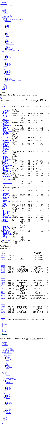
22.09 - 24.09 (3, 273)
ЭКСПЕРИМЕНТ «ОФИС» (6, 182)
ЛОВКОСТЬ (5, 127)
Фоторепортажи (5, 328)
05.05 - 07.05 (3, 299)
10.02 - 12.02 (3, 312)
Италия (7, 27)
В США (5, 9)
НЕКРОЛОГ (5, 194)
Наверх (1, 340)
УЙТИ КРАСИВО (6, 122)
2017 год (5, 69)
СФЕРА (4, 113)
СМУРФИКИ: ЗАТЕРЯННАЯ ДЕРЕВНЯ (6, 120)
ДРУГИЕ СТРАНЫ (7, 21)
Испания (7, 26)
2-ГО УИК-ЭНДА (9, 42)
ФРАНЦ (4, 204)
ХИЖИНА (5, 161)
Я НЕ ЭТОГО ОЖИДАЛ (5, 153)
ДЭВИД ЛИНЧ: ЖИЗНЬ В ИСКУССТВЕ (6, 198)
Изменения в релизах (5, 329)
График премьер (5, 342)
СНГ (5, 38)
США (5, 45)
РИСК (4, 162)
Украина (7, 33)
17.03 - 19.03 (3, 307)
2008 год (5, 86)
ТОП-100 (7, 43)
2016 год (5, 73)
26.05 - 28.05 (3, 295)
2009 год (5, 85)
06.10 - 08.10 (3, 270)
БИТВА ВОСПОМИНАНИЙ (6, 159)
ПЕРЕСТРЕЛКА (6, 210)
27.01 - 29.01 (3, 314)
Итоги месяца (8, 56)
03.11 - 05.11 (3, 266)
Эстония (7, 35)
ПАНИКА (5, 219)
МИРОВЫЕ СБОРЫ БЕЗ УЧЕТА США (12, 50)
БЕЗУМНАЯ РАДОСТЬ (5, 214)
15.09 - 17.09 (3, 274)
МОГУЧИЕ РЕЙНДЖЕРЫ (6, 146)
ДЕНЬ (5, 11)
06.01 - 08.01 (3, 318)
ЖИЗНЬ (4, 203)
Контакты (4, 2)
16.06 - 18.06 (3, 291)
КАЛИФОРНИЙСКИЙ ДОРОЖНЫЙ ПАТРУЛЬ (7, 166)
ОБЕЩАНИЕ (5, 144)
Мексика (7, 30)
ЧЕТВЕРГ (6, 12)
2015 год (5, 76)
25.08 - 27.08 (3, 278)
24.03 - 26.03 (3, 306)
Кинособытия (4, 330)
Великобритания (9, 24)
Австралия (8, 356)
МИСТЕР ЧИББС (6, 221)
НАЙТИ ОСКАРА (6, 231)
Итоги (3, 51)
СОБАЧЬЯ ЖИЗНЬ (6, 169)
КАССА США (6, 20)
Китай (7, 28)
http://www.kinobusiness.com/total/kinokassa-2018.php (14, 80)
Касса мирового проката (6, 17)
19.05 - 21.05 (3, 297)
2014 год (5, 81)
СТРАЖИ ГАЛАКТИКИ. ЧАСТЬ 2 (7, 104)
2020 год (5, 59)
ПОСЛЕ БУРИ (6, 224)
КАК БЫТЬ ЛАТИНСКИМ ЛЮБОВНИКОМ (6, 109)
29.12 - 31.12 (3, 255)
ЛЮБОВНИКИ (6, 163)
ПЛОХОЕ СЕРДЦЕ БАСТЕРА (6, 196)
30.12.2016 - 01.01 (3, 320)
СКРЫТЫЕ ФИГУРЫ (7, 168)
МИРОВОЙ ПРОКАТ (8, 18)
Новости (3, 89)
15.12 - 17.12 (3, 259)
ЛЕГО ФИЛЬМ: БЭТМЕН (6, 150)
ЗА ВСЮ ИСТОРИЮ (9, 48)
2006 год (5, 88)
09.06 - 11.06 (3, 292)
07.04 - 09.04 (3, 304)
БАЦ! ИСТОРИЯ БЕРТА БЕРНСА (6, 216)
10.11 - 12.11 (3, 265)
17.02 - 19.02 (3, 311)
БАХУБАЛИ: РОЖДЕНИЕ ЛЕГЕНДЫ (5, 115)
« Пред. (1, 97)
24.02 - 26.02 (3, 310)
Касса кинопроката (5, 322)
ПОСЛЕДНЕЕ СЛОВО (7, 217)
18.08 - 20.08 (3, 279)
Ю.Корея (7, 36)
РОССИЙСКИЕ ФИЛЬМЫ (8, 349)
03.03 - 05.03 (3, 309)
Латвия (7, 29)
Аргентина (8, 357)
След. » (1, 98)
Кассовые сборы (5, 10)
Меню (1, 6)
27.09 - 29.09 (3, 272)
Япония (7, 371)
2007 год (5, 87)
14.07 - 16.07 (3, 285)
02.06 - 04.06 (3, 293)
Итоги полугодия (9, 54)
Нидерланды (8, 31)
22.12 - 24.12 (3, 257)
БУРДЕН (4, 220)
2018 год (5, 66)
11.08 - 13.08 (3, 280)
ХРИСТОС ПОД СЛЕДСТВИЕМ (6, 142)
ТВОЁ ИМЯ (5, 160)
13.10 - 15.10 (3, 269)
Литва (7, 364)
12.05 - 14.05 (3, 298)
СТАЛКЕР (5, 186)
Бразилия (7, 23)
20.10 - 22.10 (3, 268)
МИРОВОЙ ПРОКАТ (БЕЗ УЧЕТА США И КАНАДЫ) (13, 19)
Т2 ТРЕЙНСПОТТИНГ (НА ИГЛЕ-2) (7, 183)
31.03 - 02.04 (3, 305)
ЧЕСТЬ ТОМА (6, 190)
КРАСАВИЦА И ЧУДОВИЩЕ (6, 112)
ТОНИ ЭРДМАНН (6, 238)
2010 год (5, 84)
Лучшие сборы (4, 324)
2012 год (5, 417)
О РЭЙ (4, 192)
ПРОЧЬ (4, 128)
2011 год (5, 83)
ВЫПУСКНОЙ (6, 193)
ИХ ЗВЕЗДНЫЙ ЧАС (7, 140)
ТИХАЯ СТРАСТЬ (6, 151)
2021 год (5, 55)
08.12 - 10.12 (3, 260)
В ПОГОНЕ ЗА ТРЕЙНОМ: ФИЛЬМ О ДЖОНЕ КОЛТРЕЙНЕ (7, 179)
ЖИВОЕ (4, 164)
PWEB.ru (37, 339)
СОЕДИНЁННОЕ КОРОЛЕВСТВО (6, 227)
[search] (11, 5)
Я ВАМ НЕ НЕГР (6, 201)
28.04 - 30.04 (3, 300)
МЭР (4, 206)
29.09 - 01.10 (3, 271)
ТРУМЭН (5, 200)
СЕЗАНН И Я (5, 205)
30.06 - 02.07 (3, 288)
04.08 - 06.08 (3, 282)
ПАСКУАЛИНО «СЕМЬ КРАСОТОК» (7, 233)
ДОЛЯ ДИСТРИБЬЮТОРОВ (9, 16)
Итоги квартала (8, 53)
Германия (7, 25)
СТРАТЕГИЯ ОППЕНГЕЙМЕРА (6, 137)
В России (5, 8)
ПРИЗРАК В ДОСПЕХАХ (5, 157)
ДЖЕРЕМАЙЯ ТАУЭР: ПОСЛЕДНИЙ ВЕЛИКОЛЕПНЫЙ (7, 175)
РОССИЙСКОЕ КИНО (10, 44)
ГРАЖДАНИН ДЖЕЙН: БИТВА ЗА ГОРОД (7, 171)
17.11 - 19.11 (3, 264)
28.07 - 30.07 (3, 283)
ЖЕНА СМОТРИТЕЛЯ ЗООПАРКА (7, 132)
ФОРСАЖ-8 (5, 106)
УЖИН (4, 130)
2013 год (5, 416)
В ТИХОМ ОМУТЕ (6, 240)
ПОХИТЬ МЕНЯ (6, 230)
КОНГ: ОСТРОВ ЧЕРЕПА (6, 134)
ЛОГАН (4, 143)
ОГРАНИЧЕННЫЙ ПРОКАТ (9, 15)
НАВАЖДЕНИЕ (6, 129)
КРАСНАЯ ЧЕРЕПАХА (5, 237)
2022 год (5, 386)
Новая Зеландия (9, 32)
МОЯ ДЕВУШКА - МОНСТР (6, 148)
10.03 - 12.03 (3, 308)
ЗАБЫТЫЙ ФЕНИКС (7, 154)
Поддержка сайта (33, 339)
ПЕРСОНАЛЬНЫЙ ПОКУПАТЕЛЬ (6, 212)
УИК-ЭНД (6, 13)
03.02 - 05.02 (3, 313)
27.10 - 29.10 (3, 267)
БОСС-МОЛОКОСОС (7, 107)
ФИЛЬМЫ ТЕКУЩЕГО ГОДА (9, 14)
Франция (7, 34)
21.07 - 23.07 (3, 284)
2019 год (5, 62)
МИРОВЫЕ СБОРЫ (9, 49)
